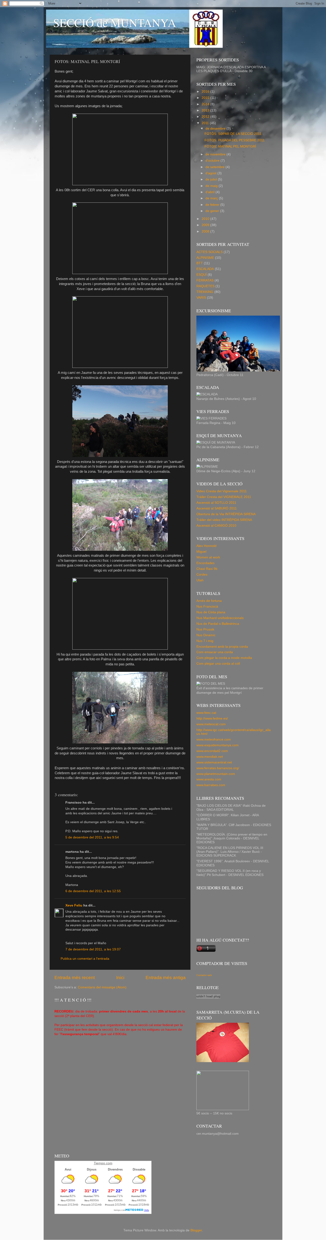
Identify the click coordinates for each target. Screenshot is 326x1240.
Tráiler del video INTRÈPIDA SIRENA (224, 520)
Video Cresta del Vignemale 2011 (221, 491)
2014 (206, 104)
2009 (206, 225)
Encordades (205, 563)
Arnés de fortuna (209, 601)
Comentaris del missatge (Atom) (102, 987)
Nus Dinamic (206, 635)
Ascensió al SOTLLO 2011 (216, 502)
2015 (206, 98)
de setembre (215, 167)
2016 (206, 91)
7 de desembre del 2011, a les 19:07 (93, 949)
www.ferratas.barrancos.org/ (217, 768)
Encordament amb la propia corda (222, 646)
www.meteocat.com (211, 724)
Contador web (204, 975)
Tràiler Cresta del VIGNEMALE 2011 (223, 497)
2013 (206, 110)
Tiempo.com (103, 1163)
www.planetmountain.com (215, 774)
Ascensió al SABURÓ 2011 (216, 508)
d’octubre (213, 160)
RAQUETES (205, 286)
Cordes (201, 574)
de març (212, 198)
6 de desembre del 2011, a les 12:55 (93, 891)
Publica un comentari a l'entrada (85, 958)
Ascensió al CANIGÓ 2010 (216, 525)
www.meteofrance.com (213, 739)
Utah (200, 580)
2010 (206, 219)
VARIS (201, 297)
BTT (199, 263)
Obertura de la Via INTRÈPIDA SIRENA (226, 514)
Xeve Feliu (73, 905)
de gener (212, 211)
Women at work (208, 557)
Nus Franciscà (207, 606)
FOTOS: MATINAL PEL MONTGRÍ (230, 146)
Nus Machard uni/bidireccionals (220, 618)
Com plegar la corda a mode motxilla (224, 658)
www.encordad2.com (212, 751)
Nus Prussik (205, 629)
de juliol (211, 179)
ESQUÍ (201, 274)
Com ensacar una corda (214, 652)
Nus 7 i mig (204, 641)
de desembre (215, 128)
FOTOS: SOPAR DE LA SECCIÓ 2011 (233, 134)
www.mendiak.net (209, 756)
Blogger (196, 1230)
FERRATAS (205, 280)
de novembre (215, 154)
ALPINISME (205, 258)
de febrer (212, 205)
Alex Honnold (206, 546)
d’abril (210, 192)
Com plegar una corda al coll (218, 663)
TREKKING (204, 292)
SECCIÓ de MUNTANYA (114, 22)
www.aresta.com (208, 779)
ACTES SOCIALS (209, 252)
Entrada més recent (74, 977)
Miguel (201, 551)
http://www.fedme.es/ (212, 718)
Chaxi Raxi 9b (206, 569)
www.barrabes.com (210, 785)
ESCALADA (205, 269)
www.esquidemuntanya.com (217, 745)
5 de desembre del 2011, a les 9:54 (92, 837)
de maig (212, 186)
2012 (206, 116)
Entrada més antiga (166, 977)
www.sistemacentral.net (214, 762)
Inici (120, 977)
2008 (206, 231)
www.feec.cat (206, 713)
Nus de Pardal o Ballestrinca (217, 623)
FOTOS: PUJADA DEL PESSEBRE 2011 (235, 140)
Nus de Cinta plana (210, 612)
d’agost (211, 173)
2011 (206, 123)
